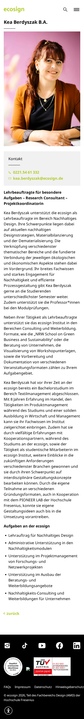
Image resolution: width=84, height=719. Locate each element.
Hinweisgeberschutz (70, 687)
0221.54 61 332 (25, 172)
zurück (13, 613)
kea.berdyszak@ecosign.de (37, 178)
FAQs (7, 687)
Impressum (23, 687)
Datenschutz (43, 687)
